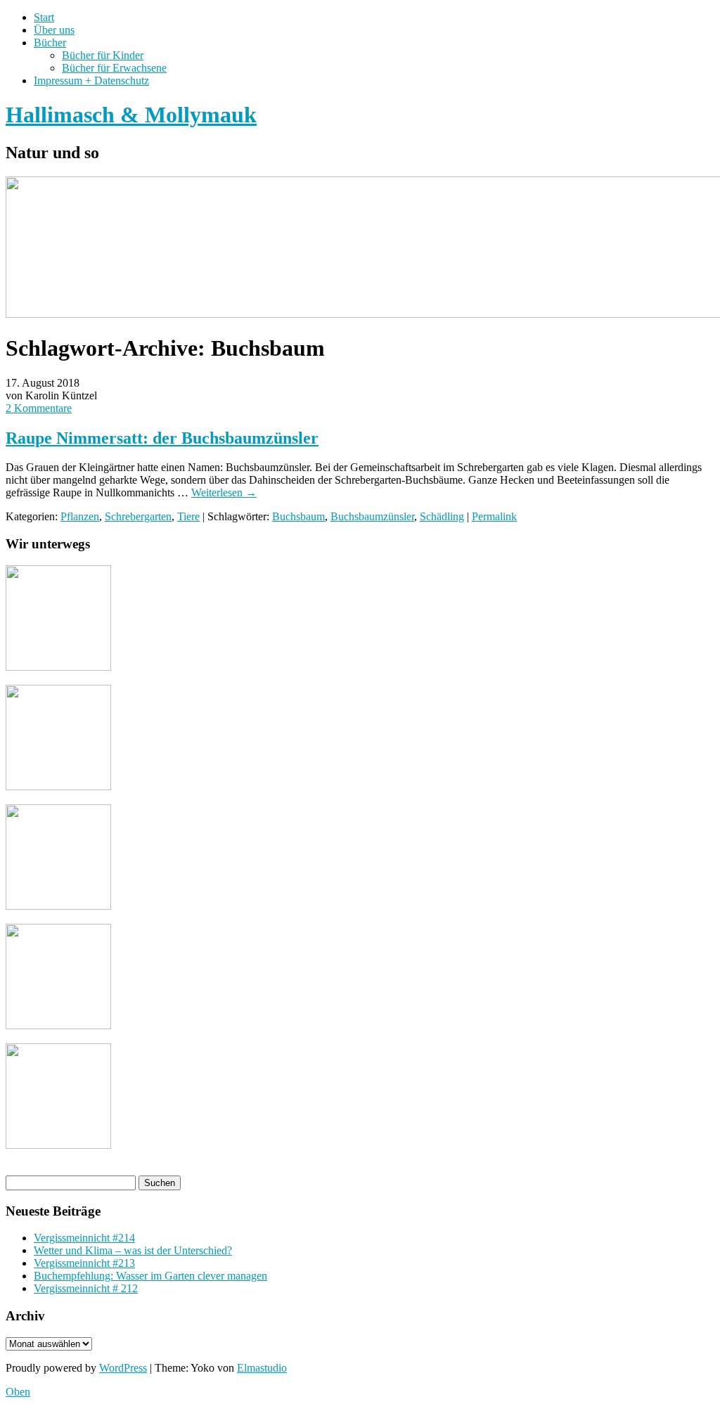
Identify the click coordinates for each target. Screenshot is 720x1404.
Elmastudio (262, 1368)
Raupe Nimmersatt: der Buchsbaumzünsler (162, 438)
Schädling (442, 516)
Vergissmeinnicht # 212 (86, 1288)
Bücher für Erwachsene (114, 68)
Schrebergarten (138, 516)
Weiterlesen (224, 492)
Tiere (188, 516)
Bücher (50, 43)
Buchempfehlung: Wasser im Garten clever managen (150, 1276)
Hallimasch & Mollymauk (131, 114)
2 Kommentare (39, 408)
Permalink (494, 516)
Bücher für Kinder (102, 55)
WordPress (123, 1368)
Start (44, 17)
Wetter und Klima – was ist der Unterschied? (133, 1250)
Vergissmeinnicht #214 (84, 1238)
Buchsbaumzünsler (372, 516)
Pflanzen (79, 516)
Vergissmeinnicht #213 (84, 1263)
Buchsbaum (298, 516)
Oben (18, 1392)
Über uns (54, 30)
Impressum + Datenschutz (91, 80)
